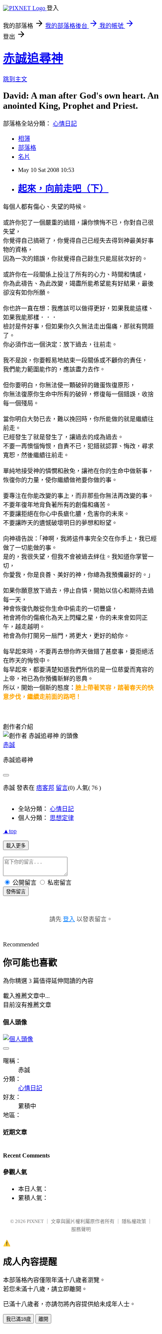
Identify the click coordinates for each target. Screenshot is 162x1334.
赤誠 (9, 745)
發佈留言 (16, 891)
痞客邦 (45, 788)
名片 (24, 157)
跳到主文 (15, 79)
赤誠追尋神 (33, 58)
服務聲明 (81, 1229)
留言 (62, 788)
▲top (10, 831)
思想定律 (62, 818)
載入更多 (16, 846)
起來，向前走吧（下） (63, 188)
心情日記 (65, 123)
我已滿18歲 (18, 1319)
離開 (43, 1319)
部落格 (27, 148)
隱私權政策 (134, 1221)
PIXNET (35, 1221)
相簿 (24, 138)
